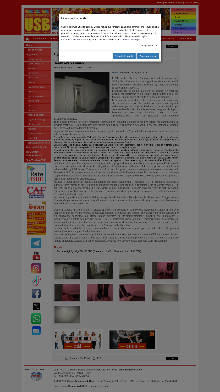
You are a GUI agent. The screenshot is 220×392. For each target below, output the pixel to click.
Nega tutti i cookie (124, 56)
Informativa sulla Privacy (73, 39)
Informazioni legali (131, 39)
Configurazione (147, 45)
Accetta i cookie (148, 56)
